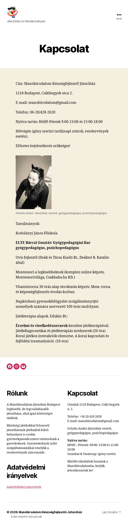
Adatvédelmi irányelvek (24, 487)
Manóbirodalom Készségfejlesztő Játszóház (50, 512)
